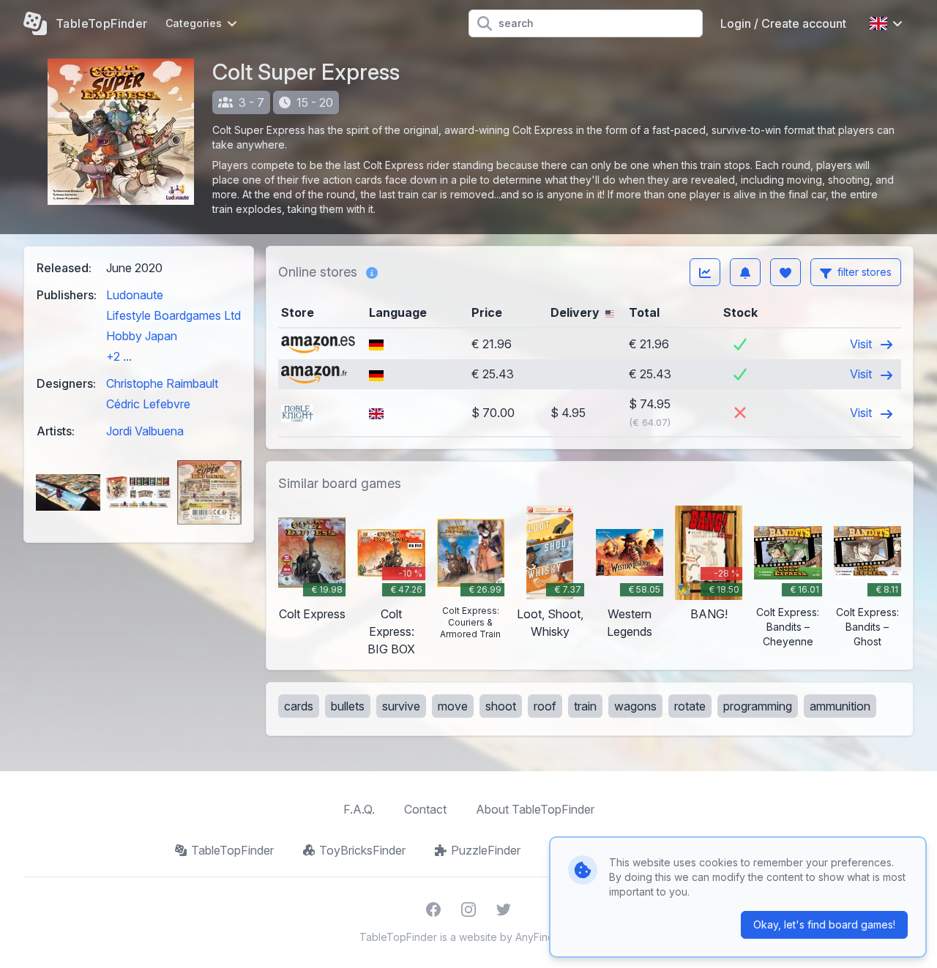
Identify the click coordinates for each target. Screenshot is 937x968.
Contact (425, 809)
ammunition (840, 706)
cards (298, 706)
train (585, 706)
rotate (690, 706)
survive (401, 706)
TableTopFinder (232, 850)
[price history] (705, 272)
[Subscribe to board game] (745, 272)
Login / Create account (783, 23)
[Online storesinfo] (372, 272)
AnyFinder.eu (546, 937)
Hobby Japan (141, 336)
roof (545, 706)
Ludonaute (134, 295)
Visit (862, 344)
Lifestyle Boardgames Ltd (173, 315)
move (453, 706)
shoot (500, 706)
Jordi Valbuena (145, 431)
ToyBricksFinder (362, 850)
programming (757, 706)
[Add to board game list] (785, 272)
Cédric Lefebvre (148, 404)
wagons (635, 706)
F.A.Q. (359, 809)
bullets (348, 706)
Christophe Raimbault (162, 383)
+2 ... (119, 356)
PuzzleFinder (485, 850)
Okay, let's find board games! (824, 924)
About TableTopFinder (535, 809)
